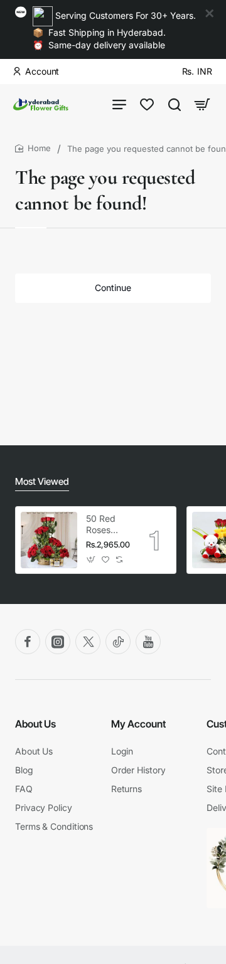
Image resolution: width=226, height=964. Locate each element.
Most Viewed (42, 481)
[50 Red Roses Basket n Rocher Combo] (49, 540)
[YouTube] (148, 641)
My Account (138, 724)
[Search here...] (174, 104)
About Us (35, 724)
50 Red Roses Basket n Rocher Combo (104, 524)
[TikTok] (118, 641)
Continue (113, 287)
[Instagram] (57, 641)
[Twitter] (87, 641)
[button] (91, 559)
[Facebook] (27, 641)
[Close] (209, 14)
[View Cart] (202, 104)
